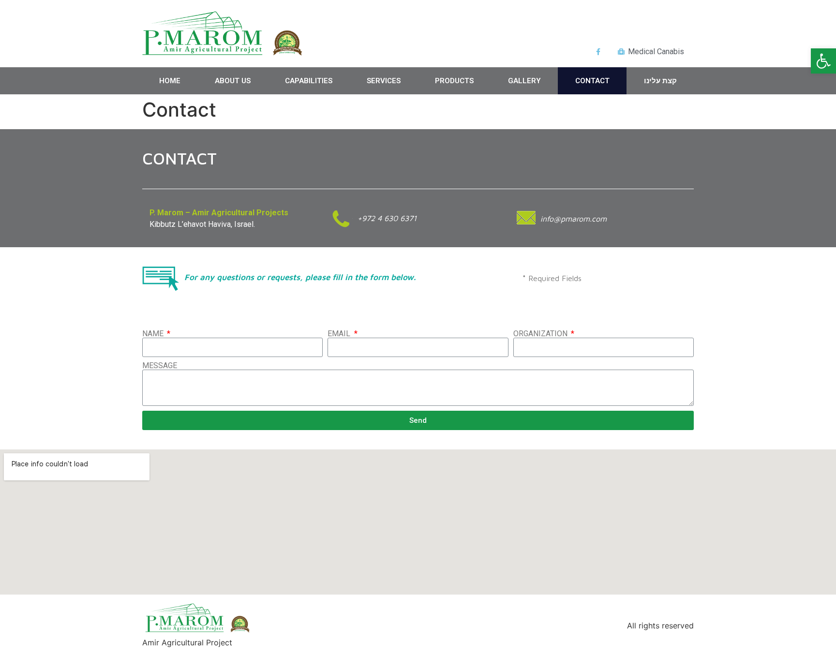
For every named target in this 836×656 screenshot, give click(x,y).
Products (454, 80)
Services (384, 80)
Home (169, 80)
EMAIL (340, 334)
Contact (592, 80)
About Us (233, 80)
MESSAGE (159, 366)
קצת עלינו (660, 80)
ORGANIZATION (541, 334)
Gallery (524, 80)
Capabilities (308, 80)
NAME (153, 334)
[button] (823, 61)
